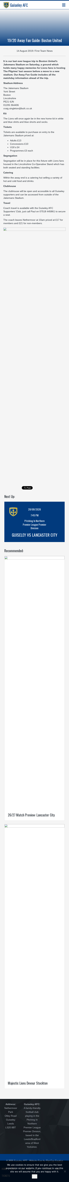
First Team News (44, 50)
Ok (34, 1176)
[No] (64, 1171)
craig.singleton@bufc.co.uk (17, 108)
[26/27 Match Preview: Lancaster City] (34, 682)
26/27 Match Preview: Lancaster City (31, 814)
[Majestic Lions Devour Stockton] (34, 950)
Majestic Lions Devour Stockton (28, 1083)
